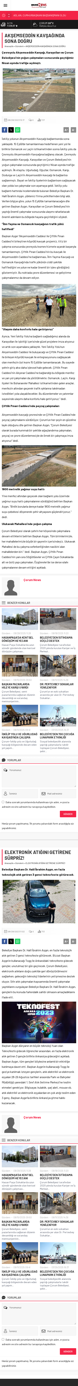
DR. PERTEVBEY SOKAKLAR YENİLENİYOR (56, 686)
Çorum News (32, 580)
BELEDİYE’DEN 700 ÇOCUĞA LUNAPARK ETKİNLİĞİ (57, 735)
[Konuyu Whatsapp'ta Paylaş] (17, 130)
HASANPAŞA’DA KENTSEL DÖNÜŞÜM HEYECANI (17, 639)
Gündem (19, 46)
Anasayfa (9, 46)
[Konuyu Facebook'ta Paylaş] (4, 130)
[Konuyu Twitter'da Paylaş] (11, 130)
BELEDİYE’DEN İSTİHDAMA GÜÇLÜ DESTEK (56, 639)
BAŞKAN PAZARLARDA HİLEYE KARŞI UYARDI (16, 686)
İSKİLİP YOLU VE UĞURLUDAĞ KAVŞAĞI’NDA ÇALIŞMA (19, 735)
